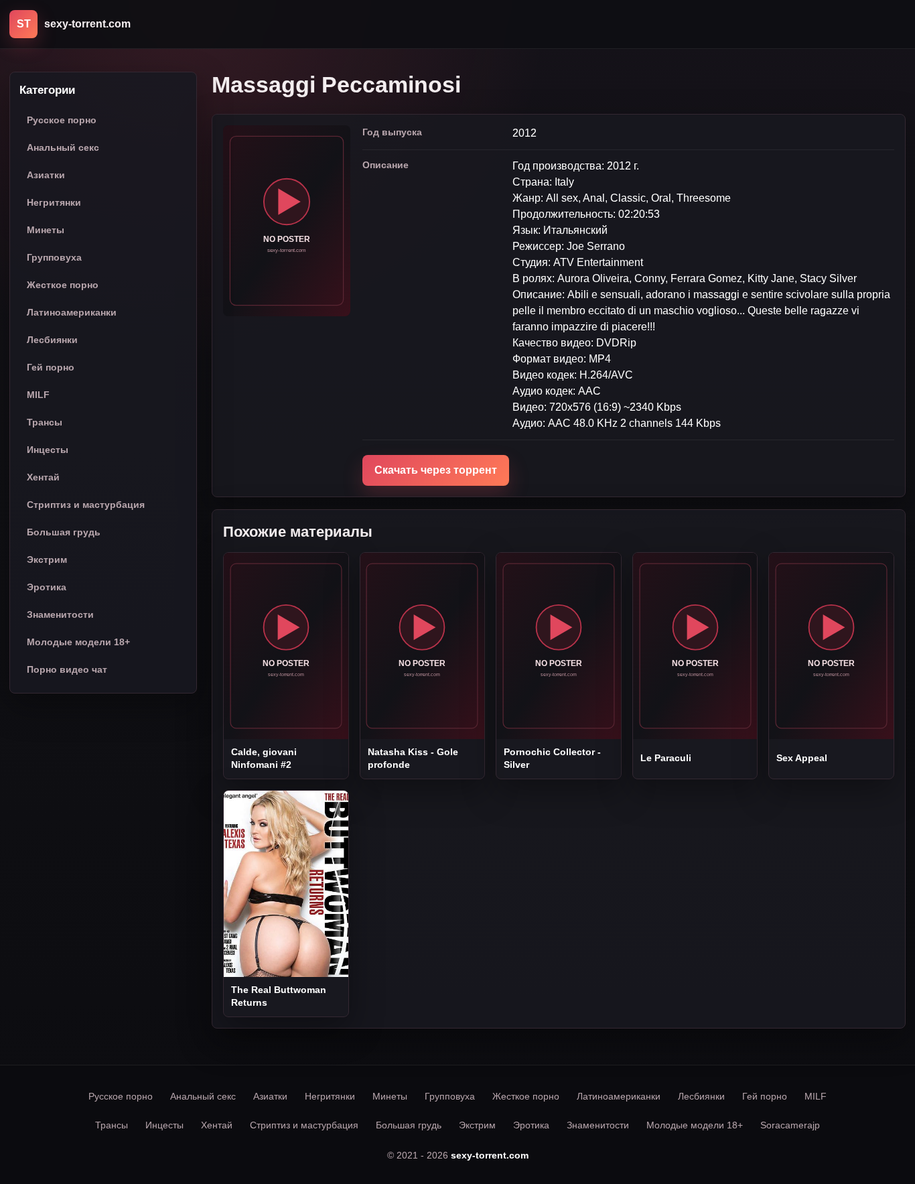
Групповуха (54, 258)
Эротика (46, 587)
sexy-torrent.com (490, 1155)
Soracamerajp (790, 1125)
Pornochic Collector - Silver (552, 757)
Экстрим (47, 560)
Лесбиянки (52, 340)
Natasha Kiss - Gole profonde (413, 757)
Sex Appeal (801, 757)
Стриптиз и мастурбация (86, 505)
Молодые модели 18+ (78, 642)
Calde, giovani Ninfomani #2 (264, 757)
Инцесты (47, 450)
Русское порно (61, 120)
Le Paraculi (665, 757)
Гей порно (50, 368)
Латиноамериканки (72, 313)
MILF (38, 395)
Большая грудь (63, 532)
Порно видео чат (67, 670)
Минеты (45, 230)
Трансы (44, 422)
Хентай (43, 477)
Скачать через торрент (435, 470)
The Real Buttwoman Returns (278, 995)
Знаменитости (60, 615)
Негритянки (54, 203)
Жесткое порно (62, 285)
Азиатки (46, 175)
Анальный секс (63, 148)
